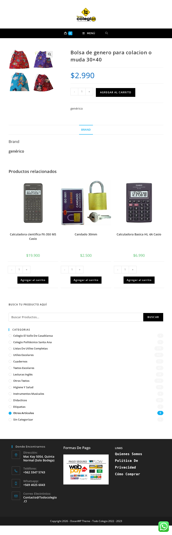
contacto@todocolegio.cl (40, 499)
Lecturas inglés (23, 374)
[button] (49, 54)
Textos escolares (23, 368)
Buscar (153, 317)
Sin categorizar (23, 419)
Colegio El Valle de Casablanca (33, 336)
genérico (76, 108)
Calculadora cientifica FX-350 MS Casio (33, 236)
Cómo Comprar (127, 474)
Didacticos (20, 400)
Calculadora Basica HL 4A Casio (139, 234)
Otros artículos (23, 413)
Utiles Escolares (23, 355)
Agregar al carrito (115, 92)
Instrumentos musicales (28, 394)
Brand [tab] (86, 129)
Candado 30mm (86, 234)
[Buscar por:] (107, 33)
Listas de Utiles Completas (30, 348)
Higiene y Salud (23, 387)
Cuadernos (20, 361)
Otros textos (21, 381)
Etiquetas (19, 407)
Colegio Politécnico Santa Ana (32, 342)
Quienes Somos (128, 454)
